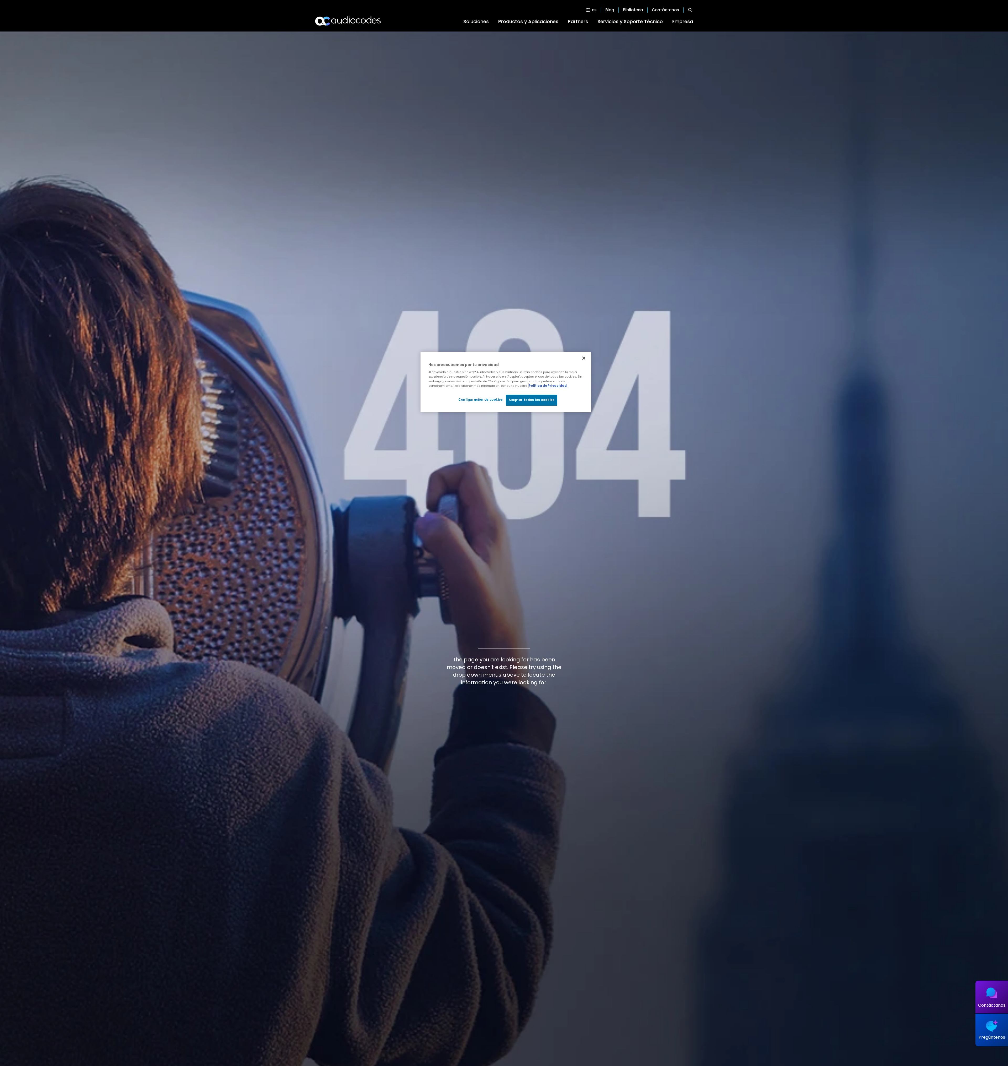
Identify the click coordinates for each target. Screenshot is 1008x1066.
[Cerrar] (584, 358)
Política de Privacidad (548, 386)
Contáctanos (991, 1005)
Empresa (682, 21)
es (594, 10)
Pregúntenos (992, 1037)
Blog (609, 10)
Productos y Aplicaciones (528, 21)
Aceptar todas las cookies (531, 400)
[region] (506, 382)
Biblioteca (633, 10)
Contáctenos (665, 10)
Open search (690, 10)
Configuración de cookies (480, 400)
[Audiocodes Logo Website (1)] (348, 21)
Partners (578, 21)
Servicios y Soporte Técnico (630, 21)
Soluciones (476, 21)
